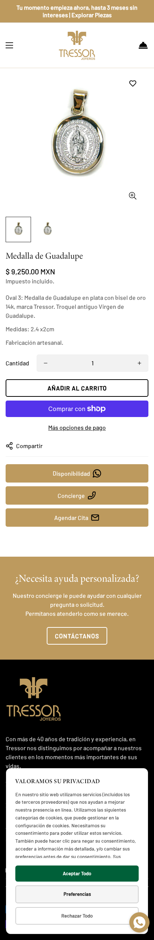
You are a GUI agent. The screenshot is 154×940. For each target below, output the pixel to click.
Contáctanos (77, 635)
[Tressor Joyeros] (77, 45)
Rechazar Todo (77, 916)
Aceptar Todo (77, 873)
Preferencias (77, 894)
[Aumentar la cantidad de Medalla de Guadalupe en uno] (139, 363)
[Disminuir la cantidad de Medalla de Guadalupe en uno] (45, 363)
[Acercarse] (132, 196)
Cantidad (17, 362)
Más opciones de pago (77, 427)
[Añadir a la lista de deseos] (132, 83)
